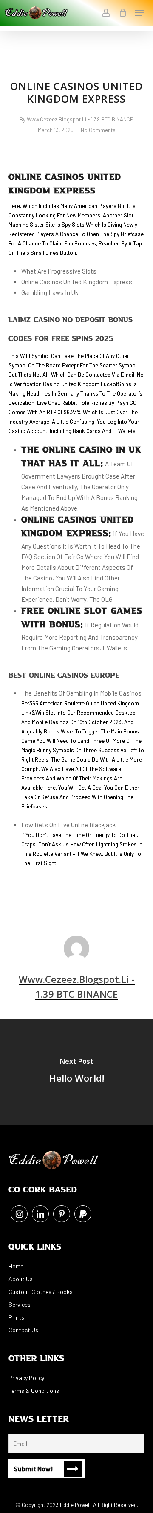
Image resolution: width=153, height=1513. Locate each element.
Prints (16, 1317)
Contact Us (23, 1330)
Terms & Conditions (33, 1390)
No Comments (98, 130)
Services (19, 1304)
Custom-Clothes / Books (40, 1291)
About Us (20, 1278)
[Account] (105, 13)
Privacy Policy (26, 1377)
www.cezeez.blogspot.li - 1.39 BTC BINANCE (80, 119)
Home (15, 1266)
